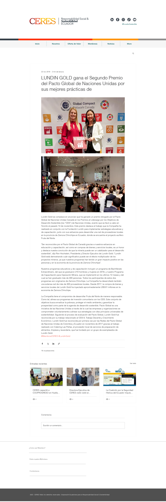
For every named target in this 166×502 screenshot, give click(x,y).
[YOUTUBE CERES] (134, 19)
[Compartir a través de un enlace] (59, 344)
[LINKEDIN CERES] (112, 19)
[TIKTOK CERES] (129, 19)
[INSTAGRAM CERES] (123, 19)
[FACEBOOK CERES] (117, 19)
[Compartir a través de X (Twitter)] (48, 344)
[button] (56, 43)
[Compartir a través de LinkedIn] (53, 344)
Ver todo (133, 363)
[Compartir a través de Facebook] (42, 344)
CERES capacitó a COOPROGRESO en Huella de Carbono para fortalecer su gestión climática (45, 391)
